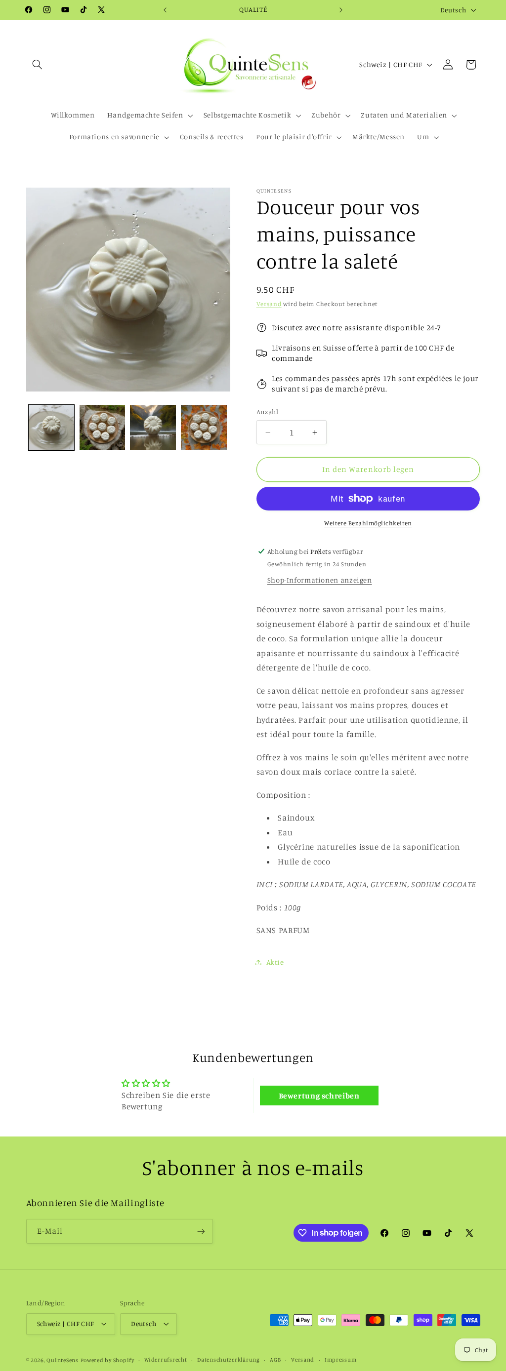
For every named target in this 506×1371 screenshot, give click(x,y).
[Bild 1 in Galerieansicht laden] (51, 427)
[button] (37, 64)
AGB (275, 1359)
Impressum (341, 1359)
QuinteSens (62, 1360)
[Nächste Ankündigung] (341, 10)
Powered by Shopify (107, 1360)
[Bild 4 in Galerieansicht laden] (203, 427)
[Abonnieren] (200, 1231)
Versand (269, 304)
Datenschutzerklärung (228, 1359)
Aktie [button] (275, 962)
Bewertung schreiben (319, 1095)
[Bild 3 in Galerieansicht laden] (152, 427)
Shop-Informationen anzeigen (319, 580)
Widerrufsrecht (165, 1359)
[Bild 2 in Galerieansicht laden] (102, 427)
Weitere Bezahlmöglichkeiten (368, 523)
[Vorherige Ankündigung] (165, 10)
